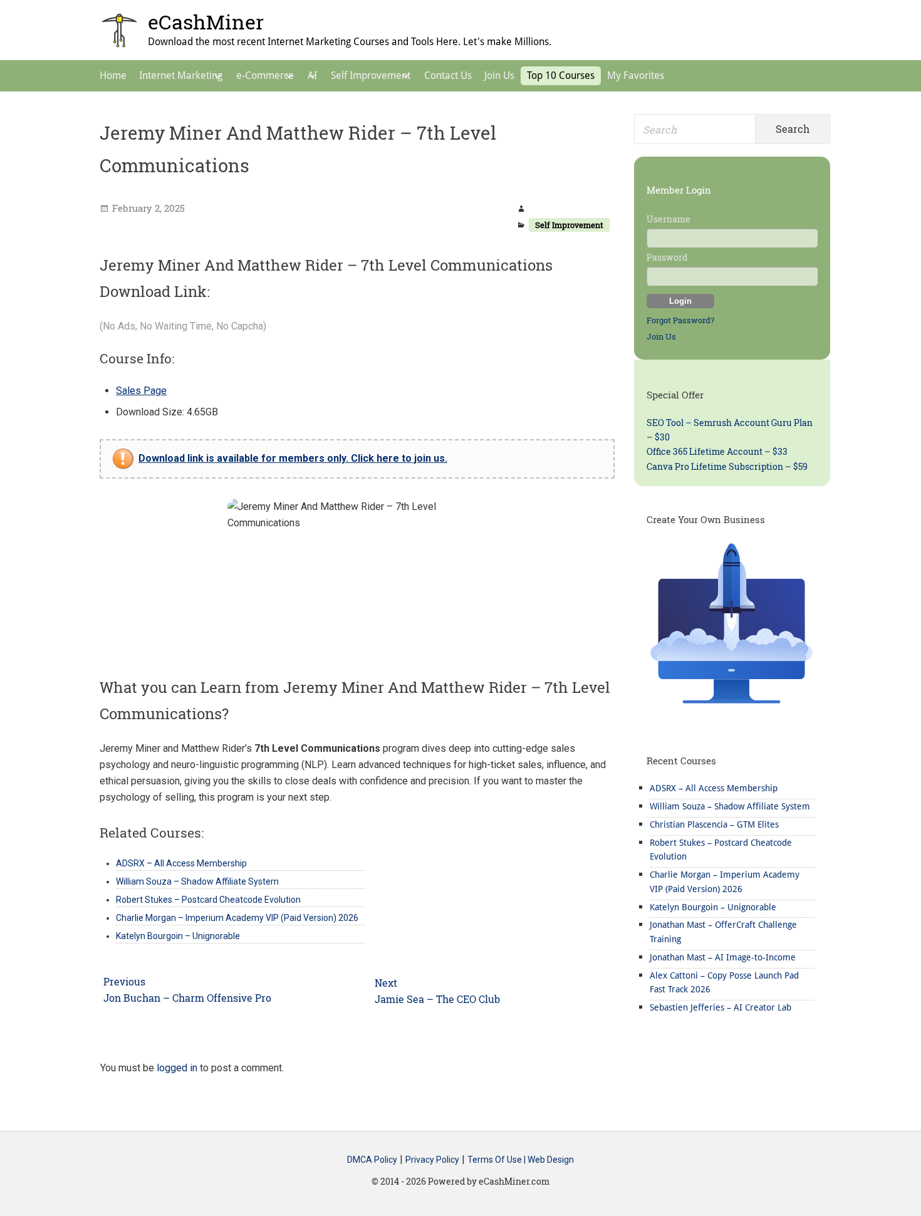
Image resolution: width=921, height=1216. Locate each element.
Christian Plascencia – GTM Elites (714, 824)
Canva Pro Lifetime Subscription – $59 (727, 466)
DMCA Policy (372, 1160)
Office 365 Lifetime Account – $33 (717, 451)
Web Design (551, 1160)
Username (668, 219)
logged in (177, 1068)
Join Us (661, 336)
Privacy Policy (432, 1160)
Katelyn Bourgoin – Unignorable (713, 907)
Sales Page (141, 391)
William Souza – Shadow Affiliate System (730, 806)
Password (667, 257)
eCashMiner (206, 21)
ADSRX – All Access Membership (714, 788)
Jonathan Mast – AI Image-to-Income (723, 957)
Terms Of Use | (497, 1160)
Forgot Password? (680, 320)
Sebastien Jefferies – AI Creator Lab (720, 1007)
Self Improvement (569, 225)
